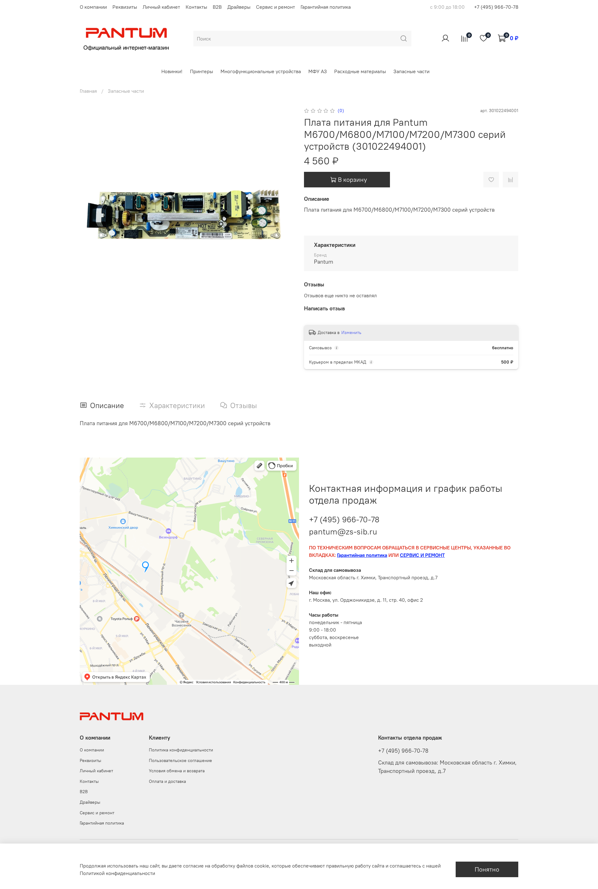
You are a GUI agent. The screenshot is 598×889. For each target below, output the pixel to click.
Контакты (196, 7)
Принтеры (201, 71)
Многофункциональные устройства (261, 71)
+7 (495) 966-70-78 (496, 7)
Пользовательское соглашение (180, 760)
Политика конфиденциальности (181, 750)
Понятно (487, 869)
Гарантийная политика (326, 7)
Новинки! (172, 71)
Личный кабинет (161, 7)
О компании (93, 7)
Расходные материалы (360, 71)
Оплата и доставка (167, 781)
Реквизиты (124, 7)
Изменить (351, 332)
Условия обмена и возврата (177, 771)
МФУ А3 (317, 71)
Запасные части (411, 71)
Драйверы (238, 7)
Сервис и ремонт (275, 7)
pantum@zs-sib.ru (343, 531)
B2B (217, 7)
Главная (88, 91)
